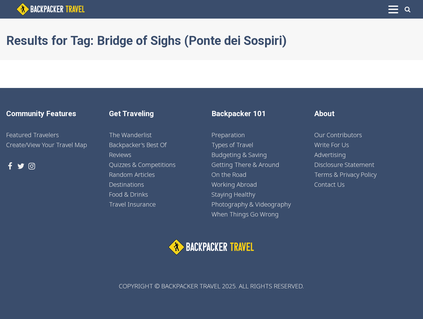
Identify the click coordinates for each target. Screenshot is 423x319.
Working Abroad (234, 184)
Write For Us (331, 145)
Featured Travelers (32, 135)
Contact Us (329, 184)
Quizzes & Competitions (142, 164)
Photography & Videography (251, 204)
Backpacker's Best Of (138, 145)
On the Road (229, 174)
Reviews (120, 155)
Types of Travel (232, 145)
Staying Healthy (233, 194)
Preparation (228, 135)
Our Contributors (338, 135)
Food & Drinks (128, 194)
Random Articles (132, 174)
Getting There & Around (245, 164)
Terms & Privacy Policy (345, 174)
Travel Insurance (132, 204)
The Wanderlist (130, 135)
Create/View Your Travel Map (46, 145)
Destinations (126, 184)
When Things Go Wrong (245, 214)
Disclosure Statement (344, 164)
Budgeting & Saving (239, 155)
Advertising (330, 155)
